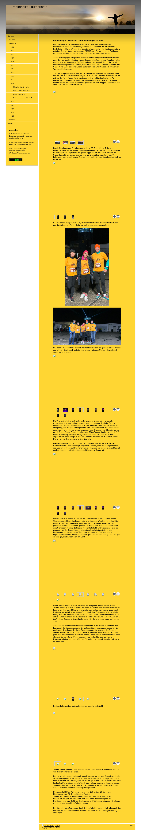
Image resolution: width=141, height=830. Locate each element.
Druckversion (49, 826)
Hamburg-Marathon (24, 144)
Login (130, 825)
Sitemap (57, 826)
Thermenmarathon (23, 153)
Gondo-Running (17, 138)
